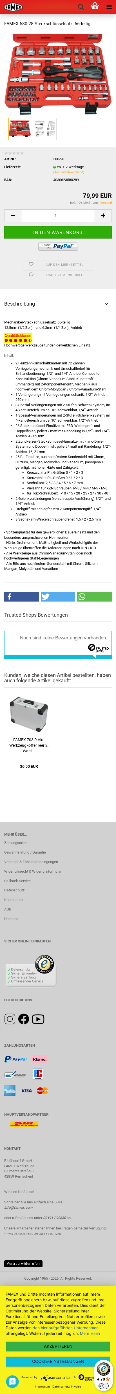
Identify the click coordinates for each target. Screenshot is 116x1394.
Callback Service (17, 881)
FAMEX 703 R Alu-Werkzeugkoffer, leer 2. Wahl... (29, 745)
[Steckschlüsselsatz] (58, 74)
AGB (7, 909)
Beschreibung (19, 304)
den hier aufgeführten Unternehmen (66, 1327)
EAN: (8, 180)
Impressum (13, 900)
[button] (21, 597)
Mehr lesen (90, 1333)
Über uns (11, 919)
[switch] (104, 1386)
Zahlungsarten (15, 843)
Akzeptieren (58, 1346)
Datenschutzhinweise (66, 1386)
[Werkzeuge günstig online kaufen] (11, 7)
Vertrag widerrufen (23, 1264)
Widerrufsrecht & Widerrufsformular (32, 871)
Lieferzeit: (12, 167)
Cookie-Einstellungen (58, 1361)
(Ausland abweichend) (68, 172)
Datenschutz (14, 890)
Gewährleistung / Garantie (25, 852)
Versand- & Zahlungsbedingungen (31, 862)
